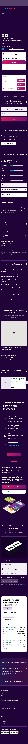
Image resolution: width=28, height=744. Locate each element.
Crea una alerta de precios (14, 445)
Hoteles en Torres (7, 644)
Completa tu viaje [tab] (8, 619)
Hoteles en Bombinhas (8, 638)
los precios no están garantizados (14, 663)
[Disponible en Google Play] (5, 732)
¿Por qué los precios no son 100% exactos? (11, 674)
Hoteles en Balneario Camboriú (8, 647)
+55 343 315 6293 (7, 46)
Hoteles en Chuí (7, 642)
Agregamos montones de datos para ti (13, 671)
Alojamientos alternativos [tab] (10, 612)
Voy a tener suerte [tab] (8, 616)
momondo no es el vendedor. (10, 668)
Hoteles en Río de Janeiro (9, 627)
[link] (14, 454)
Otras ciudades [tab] (7, 608)
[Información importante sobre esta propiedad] (26, 224)
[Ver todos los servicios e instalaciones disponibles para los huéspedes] (26, 131)
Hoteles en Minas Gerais (18, 681)
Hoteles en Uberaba (10, 682)
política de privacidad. (15, 585)
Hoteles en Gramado (8, 635)
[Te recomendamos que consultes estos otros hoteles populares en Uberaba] (26, 371)
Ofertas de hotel (6, 680)
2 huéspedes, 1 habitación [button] (10, 58)
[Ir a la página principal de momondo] (10, 8)
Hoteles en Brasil (7, 681)
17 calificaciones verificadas (16, 49)
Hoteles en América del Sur (17, 680)
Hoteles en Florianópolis (9, 629)
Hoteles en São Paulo (8, 633)
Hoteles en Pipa (7, 640)
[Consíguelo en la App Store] (14, 732)
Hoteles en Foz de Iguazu (9, 631)
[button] (2, 8)
